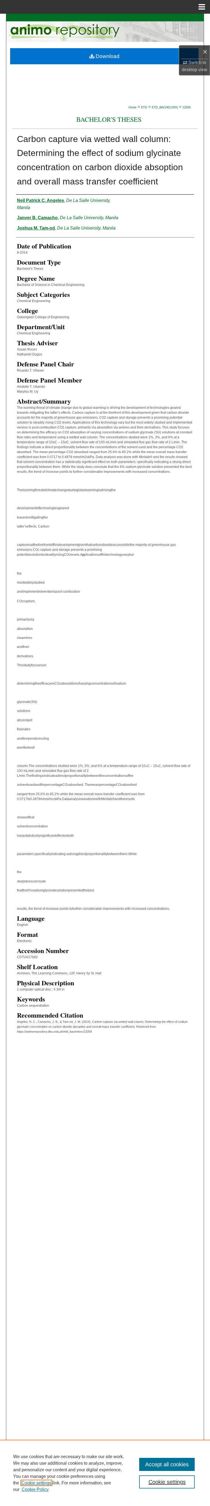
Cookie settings (36, 1483)
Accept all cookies (167, 1464)
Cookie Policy (35, 1489)
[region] (105, 1473)
